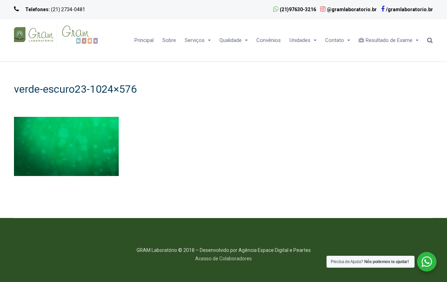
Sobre (169, 40)
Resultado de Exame (389, 40)
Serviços (195, 40)
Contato (334, 40)
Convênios (268, 40)
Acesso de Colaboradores (223, 258)
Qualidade (230, 40)
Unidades (300, 40)
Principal (144, 40)
